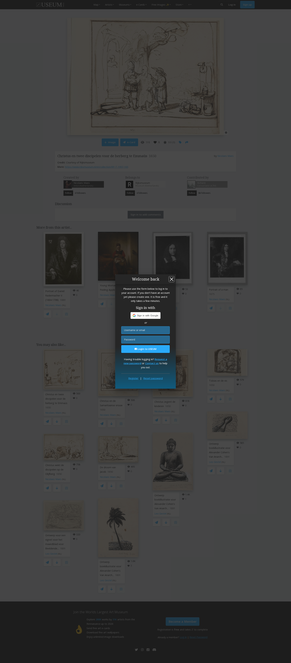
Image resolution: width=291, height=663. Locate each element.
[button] (146, 315)
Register (133, 378)
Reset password (153, 378)
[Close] (171, 279)
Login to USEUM (146, 349)
